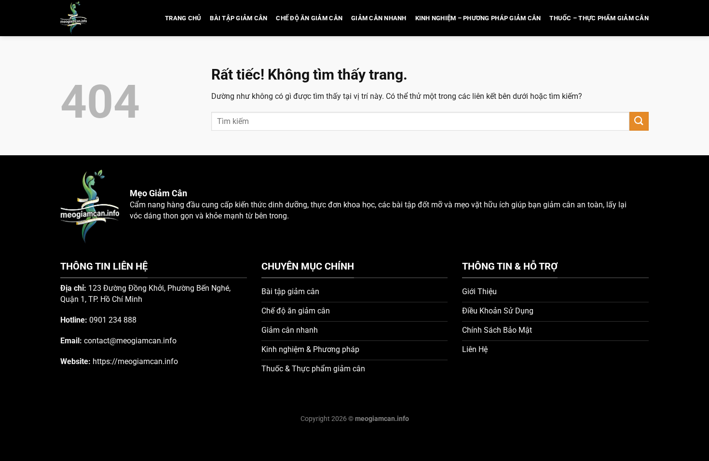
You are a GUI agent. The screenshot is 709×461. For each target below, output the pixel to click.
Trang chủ (183, 18)
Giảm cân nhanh (379, 18)
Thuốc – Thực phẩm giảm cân (599, 18)
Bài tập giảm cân (238, 18)
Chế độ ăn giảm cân (309, 18)
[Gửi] (639, 121)
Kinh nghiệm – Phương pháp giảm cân (478, 18)
